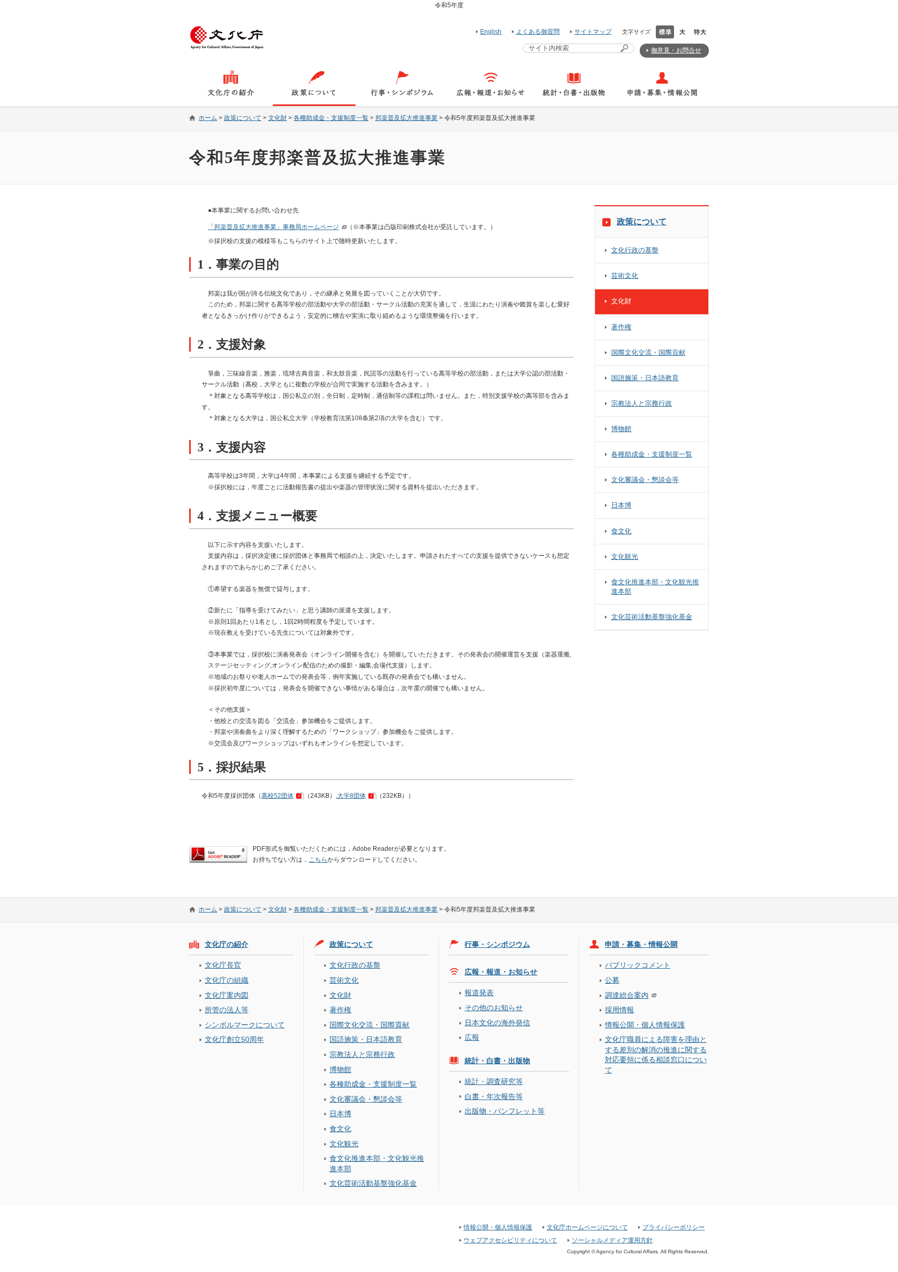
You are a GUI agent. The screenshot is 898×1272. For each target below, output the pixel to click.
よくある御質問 (538, 31)
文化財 (277, 118)
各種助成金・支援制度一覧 (331, 118)
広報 (472, 1037)
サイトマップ (593, 31)
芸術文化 (624, 275)
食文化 (621, 531)
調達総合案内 (627, 995)
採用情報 (619, 1010)
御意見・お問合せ (676, 50)
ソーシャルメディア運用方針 (612, 1240)
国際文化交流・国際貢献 (648, 352)
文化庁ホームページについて (587, 1227)
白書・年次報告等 (494, 1096)
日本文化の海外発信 (497, 1023)
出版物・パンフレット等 (505, 1111)
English (490, 31)
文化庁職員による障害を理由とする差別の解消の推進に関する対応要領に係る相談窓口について (656, 1054)
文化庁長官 (223, 965)
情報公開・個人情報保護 (645, 1025)
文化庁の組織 (226, 980)
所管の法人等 (226, 1010)
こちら (318, 859)
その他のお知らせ (494, 1007)
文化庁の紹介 (226, 944)
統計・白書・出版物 (497, 1060)
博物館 (621, 429)
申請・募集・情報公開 (641, 944)
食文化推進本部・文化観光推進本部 (655, 586)
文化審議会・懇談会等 (645, 480)
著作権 (621, 327)
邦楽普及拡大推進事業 (406, 118)
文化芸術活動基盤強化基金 (651, 617)
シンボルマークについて (245, 1025)
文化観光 (624, 556)
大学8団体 (351, 795)
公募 (612, 980)
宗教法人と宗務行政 (641, 403)
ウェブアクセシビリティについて (510, 1240)
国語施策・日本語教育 (645, 378)
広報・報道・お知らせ (501, 972)
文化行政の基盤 (634, 250)
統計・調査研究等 (494, 1081)
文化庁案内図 (226, 995)
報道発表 (479, 992)
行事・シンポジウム (497, 944)
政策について (242, 118)
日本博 (621, 505)
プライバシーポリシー (673, 1227)
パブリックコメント (637, 965)
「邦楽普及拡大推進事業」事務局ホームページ (273, 227)
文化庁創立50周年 (234, 1039)
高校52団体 (277, 795)
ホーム (208, 118)
